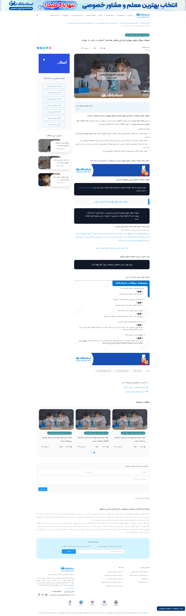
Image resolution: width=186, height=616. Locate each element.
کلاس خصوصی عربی (54, 118)
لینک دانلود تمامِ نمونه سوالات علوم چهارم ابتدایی (112, 248)
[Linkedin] (46, 595)
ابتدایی (130, 15)
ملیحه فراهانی (145, 47)
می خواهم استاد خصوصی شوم (139, 575)
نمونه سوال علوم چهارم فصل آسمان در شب (111, 202)
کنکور (100, 15)
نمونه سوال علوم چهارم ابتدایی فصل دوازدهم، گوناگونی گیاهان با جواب (130, 439)
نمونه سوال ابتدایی (122, 371)
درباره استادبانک (143, 582)
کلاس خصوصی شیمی (54, 105)
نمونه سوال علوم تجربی (104, 371)
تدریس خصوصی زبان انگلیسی (113, 575)
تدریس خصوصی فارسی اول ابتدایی (111, 582)
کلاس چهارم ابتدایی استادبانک (129, 23)
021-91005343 (56, 592)
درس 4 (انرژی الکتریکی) (89, 234)
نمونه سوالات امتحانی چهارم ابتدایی (107, 23)
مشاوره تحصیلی (91, 15)
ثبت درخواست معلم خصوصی (171, 608)
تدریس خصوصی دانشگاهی (114, 586)
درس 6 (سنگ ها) (134, 237)
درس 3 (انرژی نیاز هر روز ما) (108, 234)
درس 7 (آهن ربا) (121, 237)
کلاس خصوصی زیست (54, 112)
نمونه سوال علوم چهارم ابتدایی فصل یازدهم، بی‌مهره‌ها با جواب (93, 439)
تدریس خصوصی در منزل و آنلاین (134, 387)
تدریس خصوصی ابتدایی (115, 579)
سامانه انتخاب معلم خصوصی (139, 572)
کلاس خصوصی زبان (54, 92)
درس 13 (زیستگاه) (124, 241)
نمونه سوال (137, 371)
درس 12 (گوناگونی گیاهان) (140, 241)
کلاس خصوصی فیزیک (54, 99)
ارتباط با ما (145, 579)
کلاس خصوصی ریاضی (54, 86)
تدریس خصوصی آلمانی (115, 572)
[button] (94, 452)
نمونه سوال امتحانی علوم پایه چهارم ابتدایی (81, 23)
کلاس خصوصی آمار (54, 125)
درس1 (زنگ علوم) (144, 234)
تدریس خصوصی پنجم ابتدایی (54, 585)
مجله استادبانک (145, 23)
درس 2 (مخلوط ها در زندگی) (128, 234)
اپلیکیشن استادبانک (85, 188)
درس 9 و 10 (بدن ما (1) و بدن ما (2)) (102, 237)
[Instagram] (39, 595)
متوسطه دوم (110, 15)
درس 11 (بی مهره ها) (83, 237)
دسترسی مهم (55, 15)
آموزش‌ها (65, 15)
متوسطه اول (121, 15)
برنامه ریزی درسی (77, 15)
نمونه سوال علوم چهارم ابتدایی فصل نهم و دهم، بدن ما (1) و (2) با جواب (57, 439)
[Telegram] (43, 595)
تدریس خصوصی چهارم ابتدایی (135, 392)
